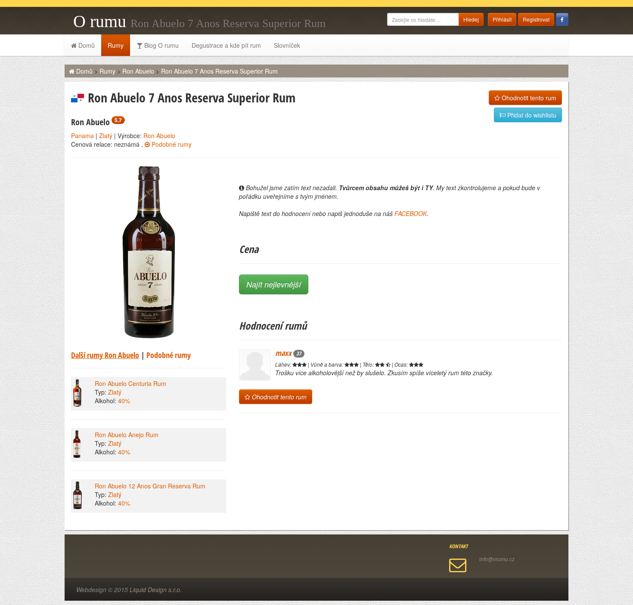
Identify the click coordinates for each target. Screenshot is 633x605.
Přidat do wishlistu (531, 115)
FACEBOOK (410, 213)
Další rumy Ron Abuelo (105, 355)
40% (124, 400)
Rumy (116, 45)
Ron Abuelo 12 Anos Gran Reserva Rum (150, 486)
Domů (86, 45)
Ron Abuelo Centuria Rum (130, 383)
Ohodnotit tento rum (528, 97)
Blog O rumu (161, 45)
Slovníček (287, 45)
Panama (82, 135)
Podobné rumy (171, 144)
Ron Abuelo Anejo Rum (126, 434)
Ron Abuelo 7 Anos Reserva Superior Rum (219, 71)
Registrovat (536, 19)
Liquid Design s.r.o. (156, 589)
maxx (288, 353)
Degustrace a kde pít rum (226, 45)
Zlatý (105, 135)
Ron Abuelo (138, 71)
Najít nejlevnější (273, 284)
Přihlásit (502, 19)
